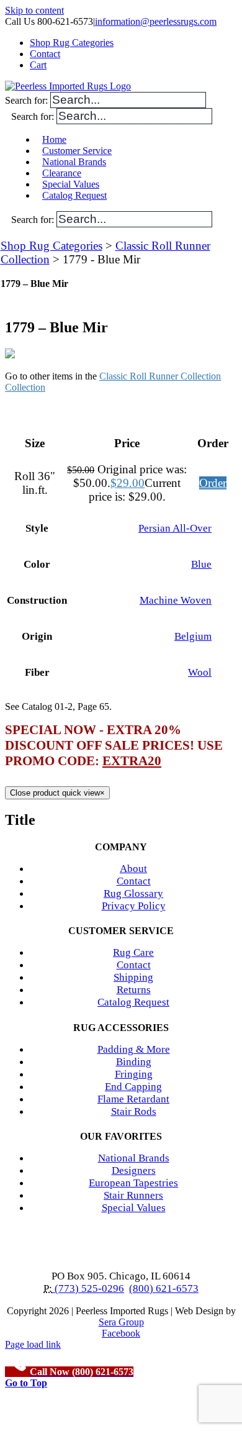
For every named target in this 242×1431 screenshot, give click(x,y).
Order (212, 482)
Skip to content (34, 10)
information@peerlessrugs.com (156, 21)
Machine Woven (176, 600)
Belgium (193, 636)
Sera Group (121, 1322)
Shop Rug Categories (51, 245)
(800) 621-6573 (164, 1288)
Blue (201, 564)
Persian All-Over (175, 528)
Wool (200, 672)
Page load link (33, 1344)
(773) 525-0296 (88, 1288)
